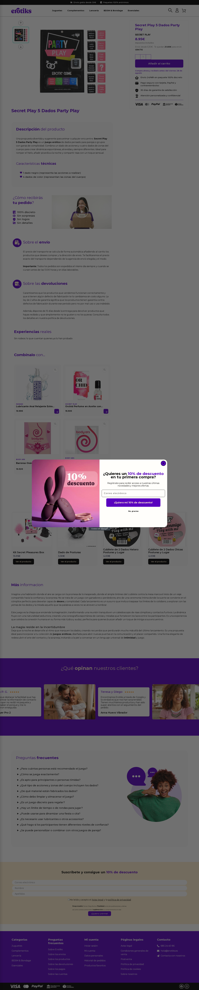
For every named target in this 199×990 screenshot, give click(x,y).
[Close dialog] (163, 463)
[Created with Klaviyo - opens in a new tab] (99, 528)
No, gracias (133, 511)
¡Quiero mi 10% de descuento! (133, 502)
